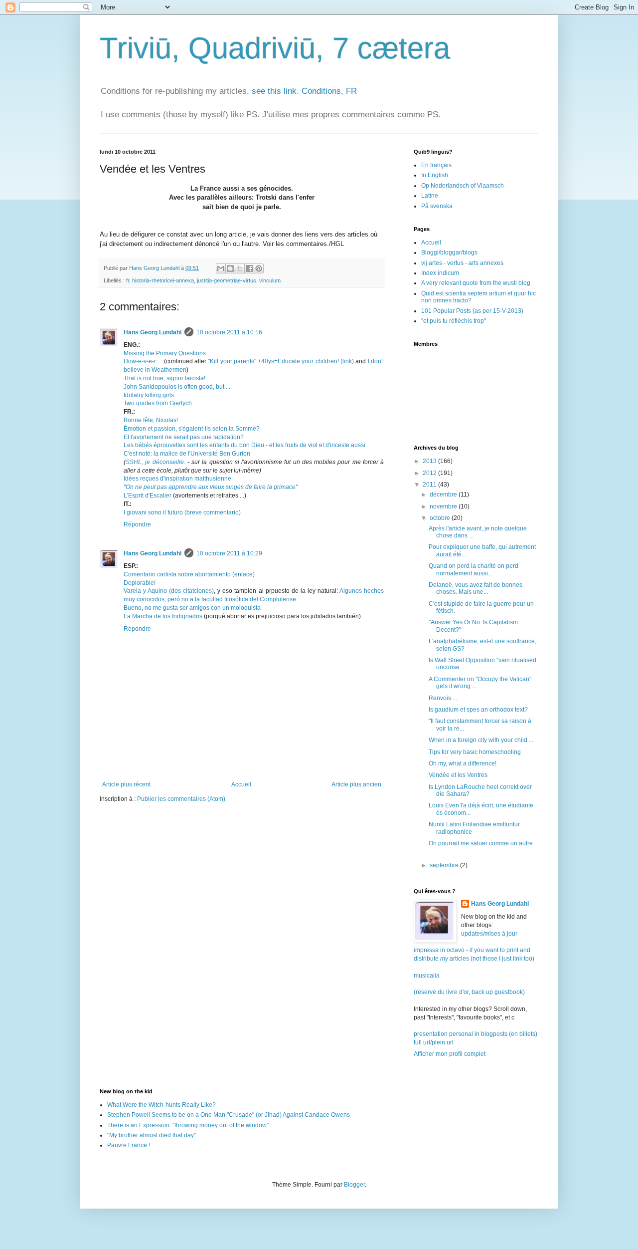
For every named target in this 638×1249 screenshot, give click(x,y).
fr (127, 280)
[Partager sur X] (240, 268)
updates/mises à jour (489, 933)
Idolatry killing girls (149, 395)
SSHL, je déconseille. (155, 462)
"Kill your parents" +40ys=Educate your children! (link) (281, 361)
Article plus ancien (356, 784)
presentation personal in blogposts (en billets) (475, 1033)
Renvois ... (443, 698)
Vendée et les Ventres (458, 774)
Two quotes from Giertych (158, 403)
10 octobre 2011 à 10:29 (229, 553)
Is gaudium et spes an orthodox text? (478, 709)
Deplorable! (140, 582)
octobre (441, 517)
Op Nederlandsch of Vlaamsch (462, 185)
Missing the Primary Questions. (165, 353)
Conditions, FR (329, 91)
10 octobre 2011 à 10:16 (229, 332)
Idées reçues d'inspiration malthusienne (177, 478)
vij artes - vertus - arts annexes (462, 262)
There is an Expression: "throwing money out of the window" (188, 1125)
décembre (444, 494)
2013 (430, 461)
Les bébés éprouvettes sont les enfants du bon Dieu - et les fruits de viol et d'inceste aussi (244, 445)
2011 (430, 484)
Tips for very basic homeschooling (475, 752)
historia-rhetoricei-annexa (163, 280)
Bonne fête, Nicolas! (151, 420)
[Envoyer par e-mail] (221, 268)
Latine (429, 195)
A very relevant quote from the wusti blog (475, 282)
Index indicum (440, 272)
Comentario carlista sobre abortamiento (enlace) (189, 574)
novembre (444, 506)
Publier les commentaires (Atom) (181, 798)
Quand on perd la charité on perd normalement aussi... (473, 569)
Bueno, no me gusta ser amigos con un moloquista (192, 607)
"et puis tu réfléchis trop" (453, 320)
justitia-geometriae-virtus (226, 280)
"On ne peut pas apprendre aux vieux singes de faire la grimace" (211, 487)
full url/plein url (434, 1042)
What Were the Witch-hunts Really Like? (161, 1104)
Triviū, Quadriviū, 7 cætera (275, 48)
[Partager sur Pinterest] (259, 268)
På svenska (437, 206)
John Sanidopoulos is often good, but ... (177, 386)
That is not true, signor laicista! (164, 378)
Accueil (241, 784)
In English (434, 175)
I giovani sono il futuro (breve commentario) (182, 512)
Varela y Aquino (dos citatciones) (169, 590)
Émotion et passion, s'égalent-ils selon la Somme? (192, 428)
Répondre (137, 524)
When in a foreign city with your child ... (481, 740)
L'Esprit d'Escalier (147, 495)
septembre (445, 865)
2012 (430, 473)
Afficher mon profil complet (449, 1053)
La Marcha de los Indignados (163, 616)
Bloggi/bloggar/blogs (449, 252)
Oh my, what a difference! (462, 763)
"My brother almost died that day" (151, 1135)
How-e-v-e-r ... (143, 361)
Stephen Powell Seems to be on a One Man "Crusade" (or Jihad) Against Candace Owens (228, 1114)
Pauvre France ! (128, 1145)
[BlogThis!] (230, 268)
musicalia (427, 975)
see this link (274, 91)
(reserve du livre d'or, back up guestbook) (469, 992)
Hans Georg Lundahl (152, 332)
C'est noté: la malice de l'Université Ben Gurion (187, 453)
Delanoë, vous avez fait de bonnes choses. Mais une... (475, 588)
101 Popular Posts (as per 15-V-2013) (472, 310)
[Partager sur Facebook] (249, 268)
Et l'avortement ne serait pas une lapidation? (184, 437)
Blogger (354, 1184)
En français (436, 165)
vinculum (270, 280)
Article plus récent (126, 784)
